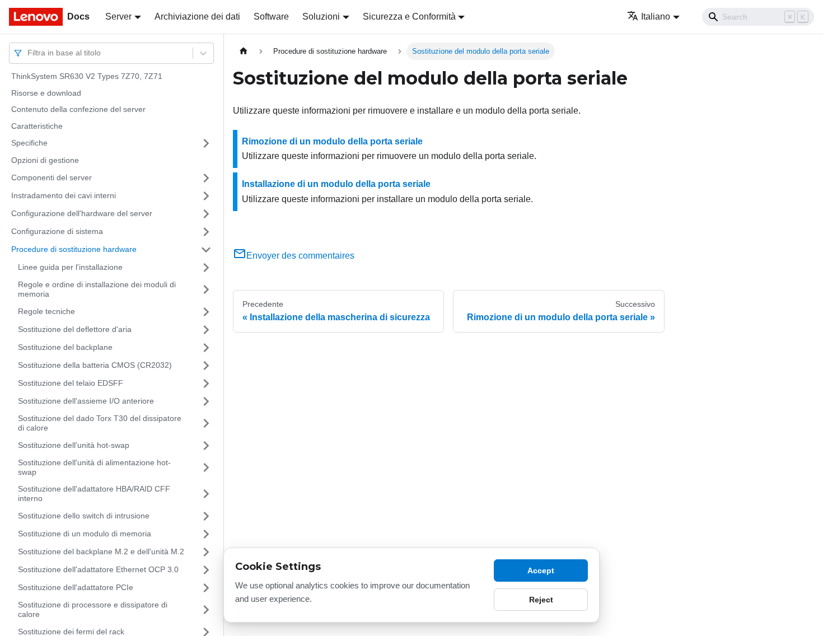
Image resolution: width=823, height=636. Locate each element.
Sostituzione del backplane (65, 347)
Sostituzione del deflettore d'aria (75, 329)
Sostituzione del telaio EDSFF (70, 382)
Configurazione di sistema (57, 231)
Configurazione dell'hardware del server (81, 213)
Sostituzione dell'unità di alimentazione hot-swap (94, 467)
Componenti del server (51, 177)
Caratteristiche (37, 125)
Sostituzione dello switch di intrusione (83, 515)
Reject (541, 599)
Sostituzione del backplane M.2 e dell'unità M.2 (101, 551)
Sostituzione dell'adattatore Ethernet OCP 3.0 (98, 569)
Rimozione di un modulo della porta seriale (332, 141)
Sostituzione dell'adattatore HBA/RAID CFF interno (94, 493)
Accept (540, 570)
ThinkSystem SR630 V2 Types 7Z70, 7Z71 (86, 76)
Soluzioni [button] (321, 16)
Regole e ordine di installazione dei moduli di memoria (97, 289)
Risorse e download (46, 92)
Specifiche (29, 142)
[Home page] (243, 51)
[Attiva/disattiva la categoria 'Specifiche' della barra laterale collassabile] (206, 143)
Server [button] (118, 16)
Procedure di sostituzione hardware (74, 249)
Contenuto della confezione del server (78, 109)
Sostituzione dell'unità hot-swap (73, 445)
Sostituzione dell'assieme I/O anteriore (86, 400)
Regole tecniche (46, 311)
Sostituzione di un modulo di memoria (84, 533)
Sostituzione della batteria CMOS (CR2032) (95, 365)
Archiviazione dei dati (197, 16)
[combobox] (28, 52)
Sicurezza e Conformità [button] (409, 16)
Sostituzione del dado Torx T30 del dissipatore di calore (99, 423)
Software (271, 16)
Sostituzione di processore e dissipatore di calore (92, 609)
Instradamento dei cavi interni (63, 195)
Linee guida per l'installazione (70, 267)
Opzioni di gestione (45, 160)
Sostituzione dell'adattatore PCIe (75, 587)
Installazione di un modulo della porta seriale (336, 184)
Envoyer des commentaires (300, 255)
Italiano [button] (655, 16)
